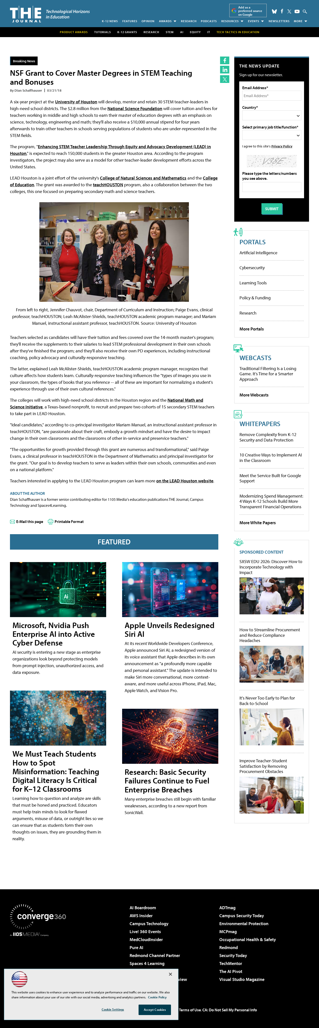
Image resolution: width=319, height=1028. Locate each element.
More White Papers (257, 522)
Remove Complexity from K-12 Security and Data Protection (267, 437)
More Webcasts (254, 395)
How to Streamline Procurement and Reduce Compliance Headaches (269, 635)
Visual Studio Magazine (241, 979)
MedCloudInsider (146, 939)
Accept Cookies (155, 1010)
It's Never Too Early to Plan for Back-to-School (267, 700)
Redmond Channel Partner (155, 955)
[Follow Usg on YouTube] (297, 11)
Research (189, 21)
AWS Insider (141, 915)
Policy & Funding (255, 298)
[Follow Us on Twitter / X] (289, 11)
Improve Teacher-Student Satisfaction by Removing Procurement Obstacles (263, 766)
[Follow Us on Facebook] (282, 11)
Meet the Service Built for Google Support (270, 478)
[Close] (170, 974)
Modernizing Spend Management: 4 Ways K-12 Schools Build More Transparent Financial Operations (271, 501)
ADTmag (227, 907)
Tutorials (102, 32)
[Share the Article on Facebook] (225, 60)
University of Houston (76, 102)
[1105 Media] (40, 962)
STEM (170, 32)
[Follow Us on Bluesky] (274, 11)
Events (253, 21)
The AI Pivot (230, 971)
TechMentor (230, 963)
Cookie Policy (157, 997)
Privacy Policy (281, 146)
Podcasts (209, 21)
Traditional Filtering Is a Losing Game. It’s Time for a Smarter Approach (267, 374)
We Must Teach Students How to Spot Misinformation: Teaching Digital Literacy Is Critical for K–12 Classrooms (55, 771)
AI (181, 32)
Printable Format (69, 521)
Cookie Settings (113, 1009)
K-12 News (110, 21)
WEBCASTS (255, 357)
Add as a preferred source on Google (250, 10)
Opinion (148, 21)
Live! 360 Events (145, 931)
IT (208, 32)
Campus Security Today (241, 915)
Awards (165, 21)
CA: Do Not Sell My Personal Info (229, 1009)
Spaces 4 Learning (147, 963)
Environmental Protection (243, 923)
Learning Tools (253, 283)
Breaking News (24, 61)
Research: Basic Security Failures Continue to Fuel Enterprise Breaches (167, 780)
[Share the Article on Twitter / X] (225, 79)
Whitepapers (259, 423)
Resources (230, 21)
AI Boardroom (143, 907)
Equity (195, 32)
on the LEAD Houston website (184, 481)
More (298, 21)
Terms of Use (190, 1009)
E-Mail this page (29, 521)
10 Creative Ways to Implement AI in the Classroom (270, 457)
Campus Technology (149, 923)
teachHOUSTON (108, 185)
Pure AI (136, 947)
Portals (252, 241)
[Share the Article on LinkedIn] (225, 69)
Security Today (233, 955)
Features (129, 21)
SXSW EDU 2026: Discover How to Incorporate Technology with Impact (270, 567)
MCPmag (228, 931)
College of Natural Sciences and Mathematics (143, 178)
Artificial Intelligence (258, 253)
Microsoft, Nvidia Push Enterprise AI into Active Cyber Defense (53, 633)
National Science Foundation (134, 108)
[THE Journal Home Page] (50, 14)
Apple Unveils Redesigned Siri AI (170, 629)
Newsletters (279, 21)
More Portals (251, 329)
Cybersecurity (252, 267)
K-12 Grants (127, 32)
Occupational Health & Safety (247, 939)
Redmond (228, 947)
